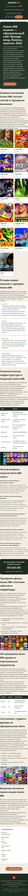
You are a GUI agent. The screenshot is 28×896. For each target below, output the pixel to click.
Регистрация (19, 17)
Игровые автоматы (11, 13)
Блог (19, 6)
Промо (22, 9)
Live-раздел (17, 9)
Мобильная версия (9, 9)
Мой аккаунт (9, 17)
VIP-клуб (14, 6)
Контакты (8, 6)
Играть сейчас (10, 84)
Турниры (19, 13)
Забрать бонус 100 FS (14, 869)
